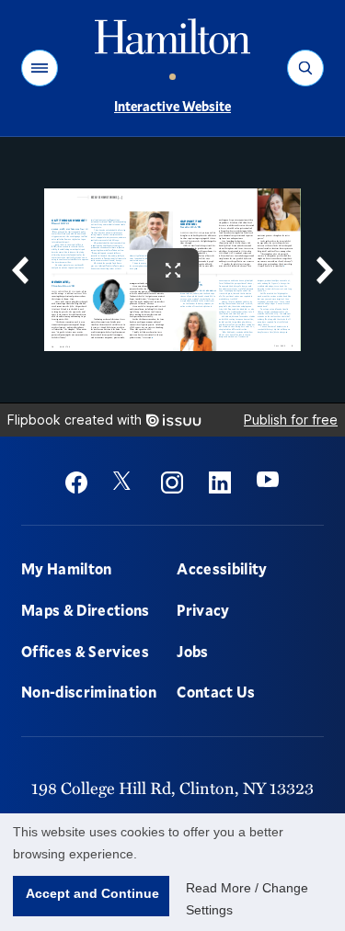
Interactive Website (172, 106)
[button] (40, 68)
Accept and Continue (92, 893)
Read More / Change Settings (247, 898)
